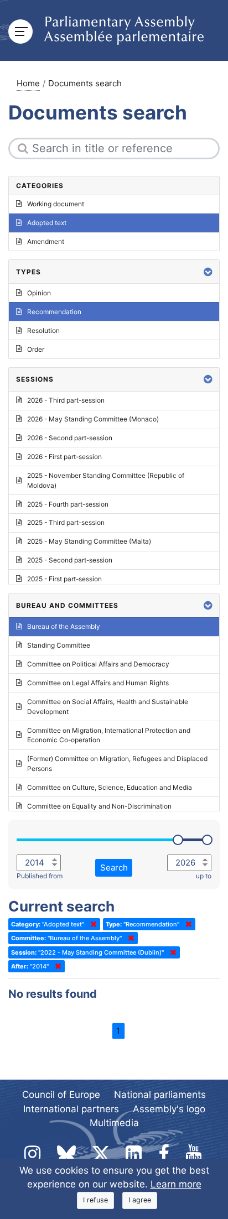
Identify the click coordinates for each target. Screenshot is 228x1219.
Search (114, 867)
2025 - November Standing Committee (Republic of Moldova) (105, 480)
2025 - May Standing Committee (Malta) (89, 541)
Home (28, 83)
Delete (91, 924)
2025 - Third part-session (66, 522)
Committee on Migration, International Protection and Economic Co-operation (108, 735)
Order (35, 349)
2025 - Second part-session (69, 560)
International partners (71, 1108)
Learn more (176, 1184)
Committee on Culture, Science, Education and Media (109, 787)
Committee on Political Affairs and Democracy (98, 664)
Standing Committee (58, 645)
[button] (208, 271)
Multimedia (114, 1122)
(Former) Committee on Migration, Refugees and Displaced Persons (117, 763)
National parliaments (160, 1094)
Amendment (45, 241)
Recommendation (54, 312)
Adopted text (46, 222)
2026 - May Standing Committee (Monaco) (93, 419)
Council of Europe (61, 1094)
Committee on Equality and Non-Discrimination (99, 806)
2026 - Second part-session (69, 438)
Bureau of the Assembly (63, 626)
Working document (55, 204)
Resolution (43, 330)
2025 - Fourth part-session (67, 504)
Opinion (39, 293)
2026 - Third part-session (66, 400)
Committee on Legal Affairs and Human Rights (98, 683)
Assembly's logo (169, 1108)
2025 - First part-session (64, 579)
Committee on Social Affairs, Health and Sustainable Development (107, 706)
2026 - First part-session (64, 456)
